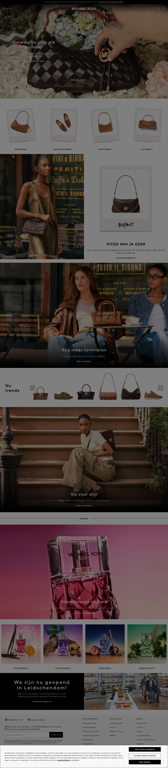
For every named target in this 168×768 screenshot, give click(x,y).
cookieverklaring (63, 760)
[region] (84, 756)
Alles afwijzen (144, 762)
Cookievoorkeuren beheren (145, 756)
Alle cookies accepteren (145, 749)
